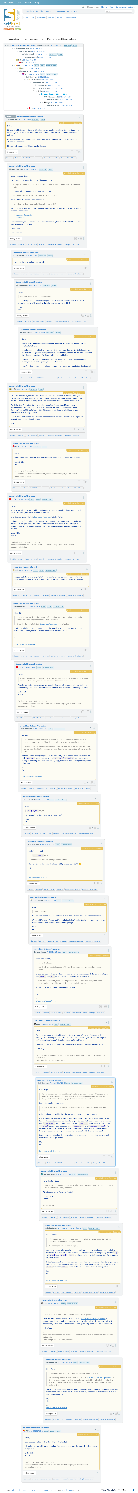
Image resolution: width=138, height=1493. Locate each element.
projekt (54, 285)
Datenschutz (48, 1490)
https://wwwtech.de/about (24, 644)
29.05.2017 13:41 (37, 1431)
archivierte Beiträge (70, 17)
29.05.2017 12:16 (55, 952)
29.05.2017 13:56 (66, 1228)
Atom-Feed (51, 17)
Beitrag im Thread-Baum (68, 158)
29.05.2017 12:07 (42, 800)
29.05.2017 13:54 (66, 1362)
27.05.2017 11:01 (22, 499)
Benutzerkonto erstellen (51, 158)
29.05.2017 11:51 (41, 729)
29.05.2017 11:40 (30, 667)
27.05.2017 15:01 (26, 570)
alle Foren (17, 158)
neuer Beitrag (29, 11)
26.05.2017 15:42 (24, 119)
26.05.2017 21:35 (26, 447)
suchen (69, 11)
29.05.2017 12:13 (49, 901)
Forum (28, 2)
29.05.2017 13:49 (64, 1174)
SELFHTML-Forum (28, 17)
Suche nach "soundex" (43, 517)
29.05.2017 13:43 (59, 1083)
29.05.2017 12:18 (47, 1024)
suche (38, 499)
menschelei (46, 285)
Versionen (77, 1228)
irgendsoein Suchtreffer (23, 215)
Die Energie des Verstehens (22, 1490)
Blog (37, 2)
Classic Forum (67, 1490)
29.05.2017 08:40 (31, 255)
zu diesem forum (47, 499)
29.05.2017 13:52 (54, 1303)
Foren (47, 11)
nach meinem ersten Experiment (93, 1319)
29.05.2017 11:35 (35, 285)
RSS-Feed (59, 17)
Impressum (38, 1490)
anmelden (39, 158)
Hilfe (76, 11)
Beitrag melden (12, 152)
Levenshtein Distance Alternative (30, 116)
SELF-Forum (10, 116)
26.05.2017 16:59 (32, 169)
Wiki (20, 2)
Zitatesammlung (59, 11)
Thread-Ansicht (41, 17)
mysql (43, 119)
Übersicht (39, 11)
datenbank (35, 119)
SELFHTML (9, 2)
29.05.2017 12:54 (39, 332)
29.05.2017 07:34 (34, 606)
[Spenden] (18, 29)
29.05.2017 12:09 (48, 844)
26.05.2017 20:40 (22, 389)
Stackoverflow (19, 217)
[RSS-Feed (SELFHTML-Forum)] (11, 29)
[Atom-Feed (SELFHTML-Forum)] (6, 29)
